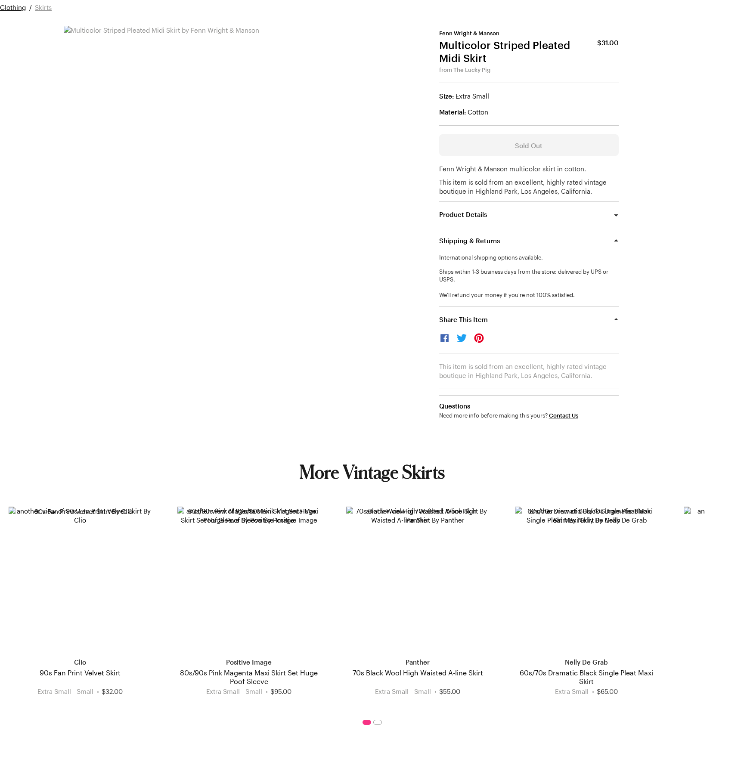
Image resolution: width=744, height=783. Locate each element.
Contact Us (563, 415)
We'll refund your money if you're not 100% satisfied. (507, 294)
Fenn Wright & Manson (469, 33)
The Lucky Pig (471, 69)
